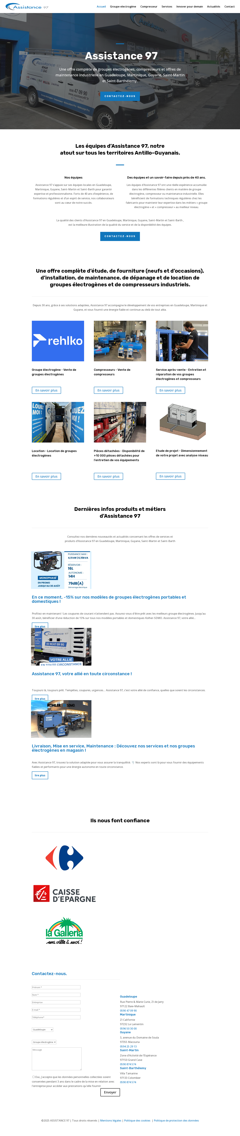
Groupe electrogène (123, 6)
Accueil (101, 6)
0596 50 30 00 (128, 1028)
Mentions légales (110, 1120)
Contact (229, 6)
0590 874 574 (128, 1064)
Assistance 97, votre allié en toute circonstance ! (82, 673)
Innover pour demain (189, 6)
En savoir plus (46, 390)
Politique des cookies (137, 1120)
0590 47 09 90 (128, 1010)
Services (167, 6)
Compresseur (148, 6)
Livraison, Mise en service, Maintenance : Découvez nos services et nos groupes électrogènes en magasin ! (113, 748)
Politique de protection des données (176, 1120)
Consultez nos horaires (164, 980)
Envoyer (110, 1092)
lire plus (40, 775)
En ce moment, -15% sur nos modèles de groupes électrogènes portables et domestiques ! (109, 599)
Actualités (213, 6)
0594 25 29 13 (128, 1046)
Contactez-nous (120, 96)
